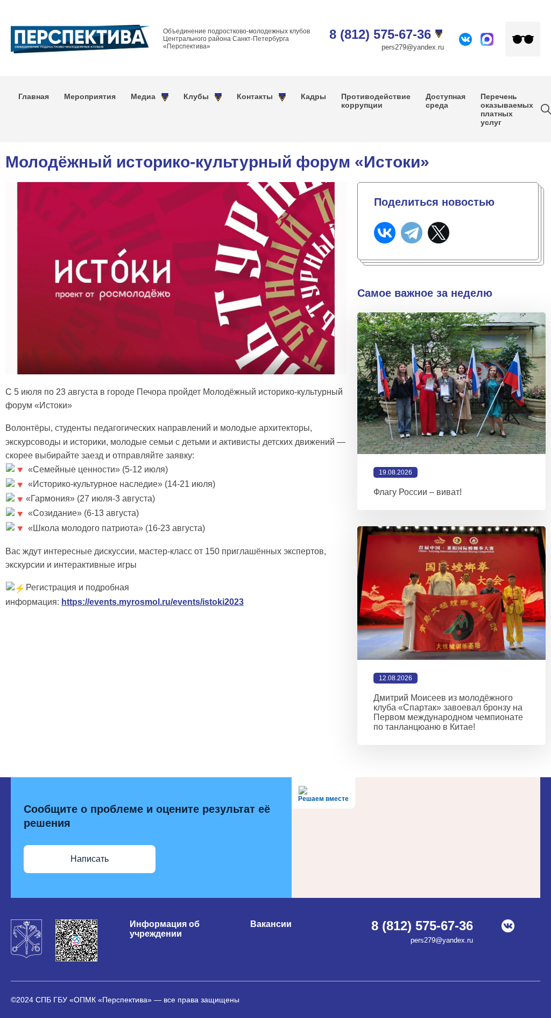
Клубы (196, 96)
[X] (438, 232)
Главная (33, 96)
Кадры (313, 96)
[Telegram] (411, 232)
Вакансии (271, 924)
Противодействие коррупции (376, 100)
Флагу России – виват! (417, 492)
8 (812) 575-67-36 (380, 34)
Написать (89, 858)
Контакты (255, 96)
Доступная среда (445, 100)
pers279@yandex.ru (413, 47)
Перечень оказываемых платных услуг (507, 109)
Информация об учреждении (165, 928)
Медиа (143, 96)
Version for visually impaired (522, 39)
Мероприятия (90, 96)
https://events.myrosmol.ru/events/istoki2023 (152, 601)
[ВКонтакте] (384, 232)
